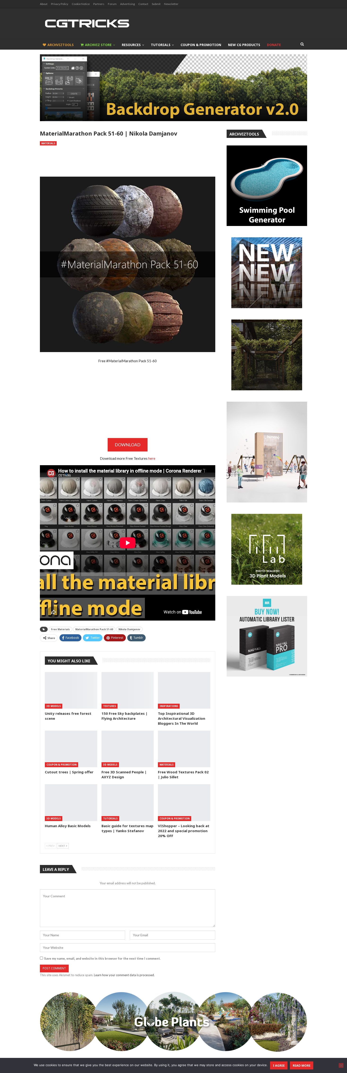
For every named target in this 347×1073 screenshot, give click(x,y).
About (43, 4)
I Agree (279, 1065)
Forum (112, 4)
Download (127, 444)
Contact (143, 4)
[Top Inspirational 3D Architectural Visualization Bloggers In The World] (184, 690)
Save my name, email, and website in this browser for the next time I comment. (102, 958)
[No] (341, 1065)
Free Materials (60, 629)
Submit (156, 4)
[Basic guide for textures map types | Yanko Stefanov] (128, 802)
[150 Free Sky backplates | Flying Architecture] (128, 690)
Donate (274, 45)
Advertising (127, 4)
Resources (131, 45)
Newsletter (171, 4)
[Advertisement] (127, 161)
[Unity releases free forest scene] (71, 690)
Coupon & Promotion (201, 45)
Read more (301, 1065)
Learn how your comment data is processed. (124, 975)
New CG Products (244, 45)
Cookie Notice (81, 4)
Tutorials (160, 45)
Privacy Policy (59, 4)
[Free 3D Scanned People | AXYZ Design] (128, 749)
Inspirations (169, 706)
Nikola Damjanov (129, 629)
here (151, 458)
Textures (109, 706)
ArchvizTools (60, 45)
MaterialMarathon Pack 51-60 (94, 629)
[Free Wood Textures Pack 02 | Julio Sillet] (184, 749)
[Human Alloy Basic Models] (71, 802)
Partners (98, 4)
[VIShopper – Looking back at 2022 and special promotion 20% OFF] (184, 802)
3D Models (54, 706)
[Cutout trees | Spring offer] (71, 749)
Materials (48, 143)
